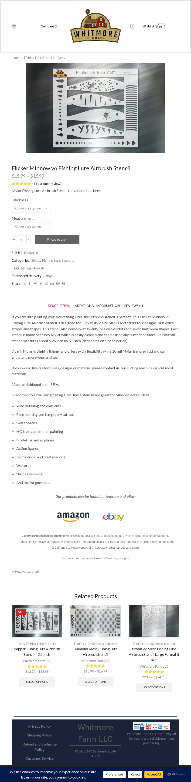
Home (16, 58)
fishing (26, 268)
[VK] (35, 283)
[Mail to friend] (46, 283)
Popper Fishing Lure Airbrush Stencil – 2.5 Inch (37, 651)
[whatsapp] (58, 283)
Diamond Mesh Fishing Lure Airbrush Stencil (95, 651)
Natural (169, 644)
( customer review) (46, 184)
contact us (111, 368)
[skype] (63, 283)
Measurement (23, 218)
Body (61, 58)
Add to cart (59, 239)
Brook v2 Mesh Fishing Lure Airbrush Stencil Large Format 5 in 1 (154, 654)
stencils (38, 268)
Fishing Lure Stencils (39, 58)
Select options (37, 681)
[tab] (59, 305)
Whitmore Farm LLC (37, 661)
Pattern (111, 644)
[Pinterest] (41, 283)
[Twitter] (24, 283)
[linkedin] (52, 283)
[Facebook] (30, 283)
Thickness (20, 200)
